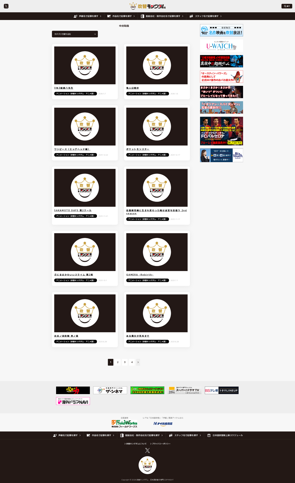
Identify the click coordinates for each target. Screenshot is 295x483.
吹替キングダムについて (136, 443)
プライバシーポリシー (161, 443)
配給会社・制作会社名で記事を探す (163, 16)
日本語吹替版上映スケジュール (228, 435)
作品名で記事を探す (122, 16)
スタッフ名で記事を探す (207, 16)
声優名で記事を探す (88, 16)
